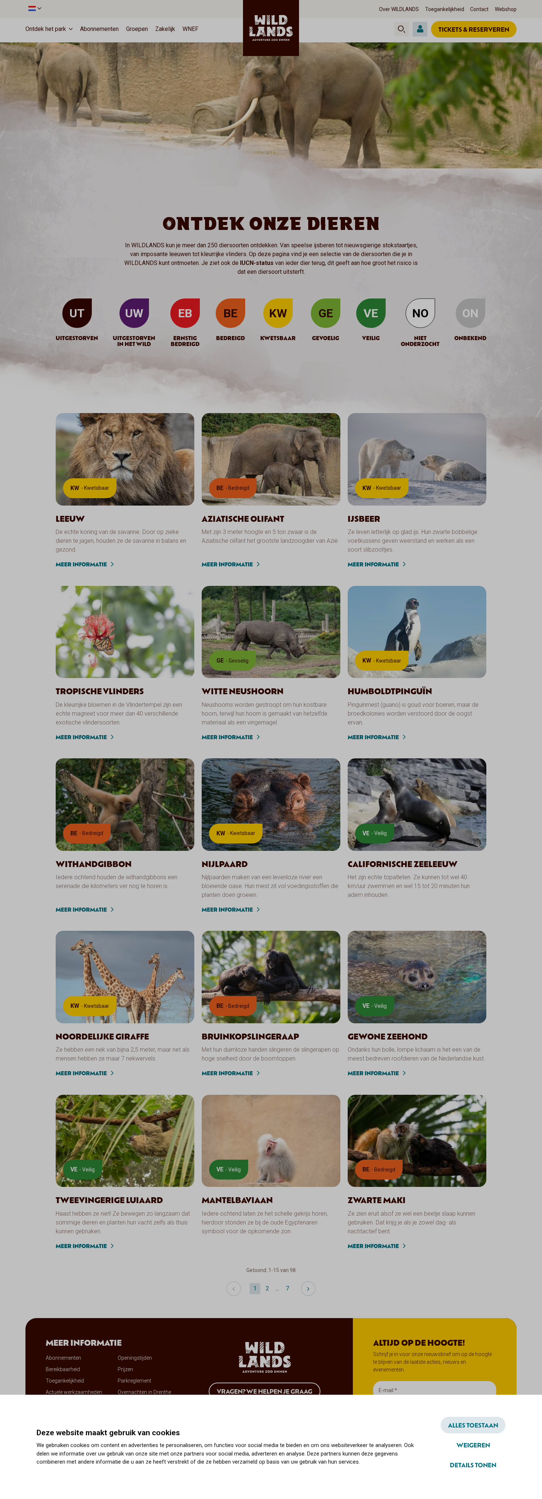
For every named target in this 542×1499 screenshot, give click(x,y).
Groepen (137, 28)
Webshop (506, 9)
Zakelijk (165, 28)
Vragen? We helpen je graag (264, 1391)
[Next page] (308, 1288)
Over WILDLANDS (399, 9)
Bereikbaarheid (63, 1369)
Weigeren (473, 1445)
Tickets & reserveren (473, 29)
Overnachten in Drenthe (144, 1392)
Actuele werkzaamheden (74, 1392)
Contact (479, 9)
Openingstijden (135, 1358)
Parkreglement (134, 1381)
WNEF (190, 28)
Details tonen (473, 1465)
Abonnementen (99, 28)
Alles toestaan (473, 1425)
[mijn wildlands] (420, 29)
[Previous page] (233, 1288)
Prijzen (125, 1369)
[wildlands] (271, 28)
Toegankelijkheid (444, 9)
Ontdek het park (45, 28)
